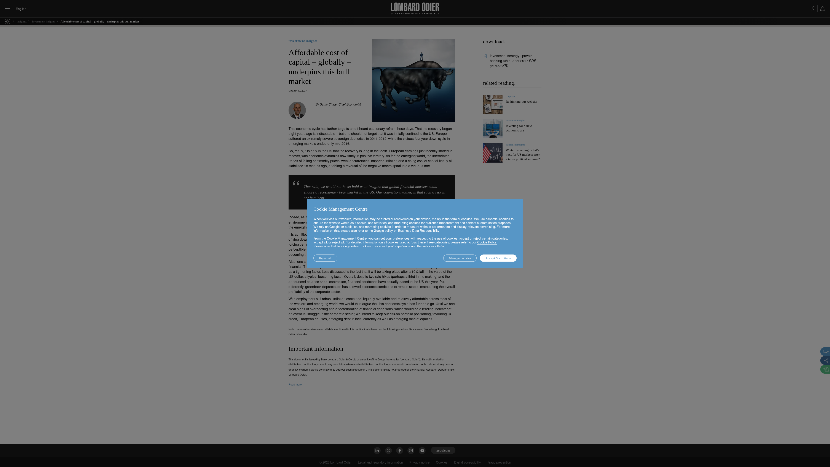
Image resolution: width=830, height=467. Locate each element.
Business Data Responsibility (418, 230)
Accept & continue (498, 258)
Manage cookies (460, 258)
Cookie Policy (487, 242)
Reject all (325, 258)
